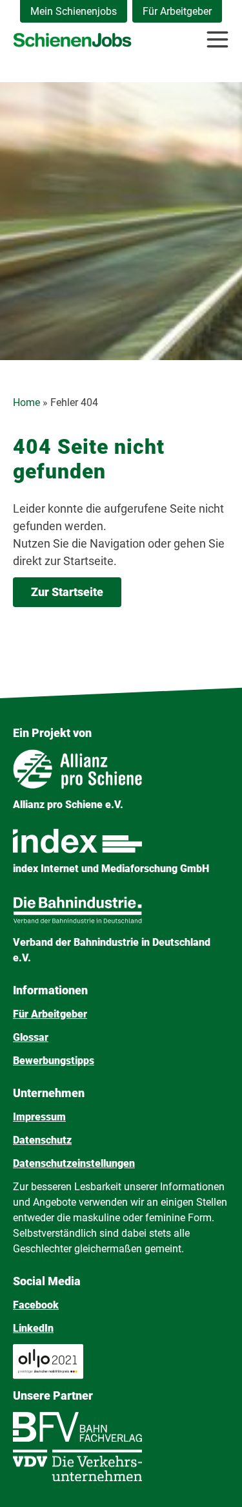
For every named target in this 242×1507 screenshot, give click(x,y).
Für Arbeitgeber (177, 11)
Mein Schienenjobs (73, 11)
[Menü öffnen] (217, 39)
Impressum (39, 1117)
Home (26, 402)
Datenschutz (42, 1140)
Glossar (30, 1037)
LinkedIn (33, 1328)
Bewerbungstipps (53, 1060)
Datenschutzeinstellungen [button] (74, 1163)
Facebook (36, 1305)
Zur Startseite (67, 592)
